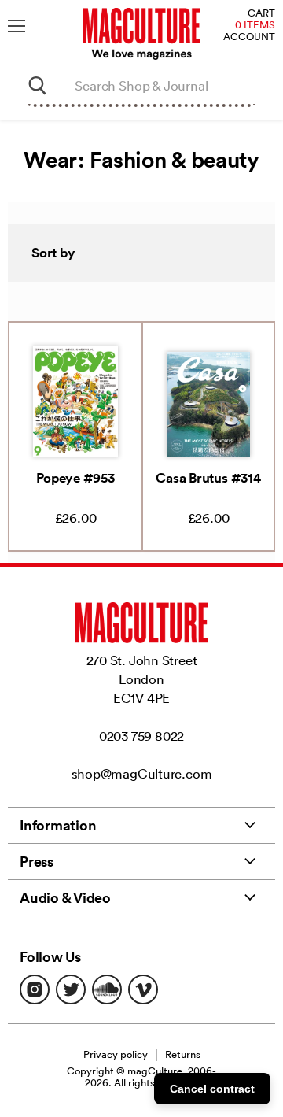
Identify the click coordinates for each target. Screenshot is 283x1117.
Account (249, 37)
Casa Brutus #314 (208, 477)
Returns (182, 1054)
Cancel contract (212, 1088)
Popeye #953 (75, 477)
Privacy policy (115, 1054)
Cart (261, 14)
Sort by (53, 252)
